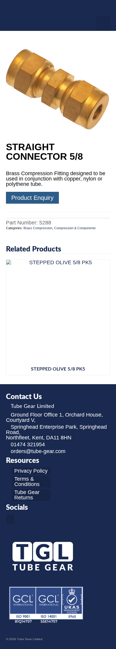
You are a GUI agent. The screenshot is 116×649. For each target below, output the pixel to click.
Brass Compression (37, 228)
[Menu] (103, 23)
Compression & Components (75, 228)
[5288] (58, 87)
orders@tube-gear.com (38, 451)
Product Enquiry (32, 197)
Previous (11, 317)
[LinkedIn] (10, 519)
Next (105, 317)
